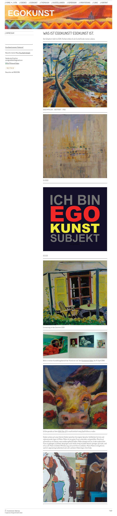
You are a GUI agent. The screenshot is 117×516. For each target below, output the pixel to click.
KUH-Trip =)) (62, 431)
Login (110, 510)
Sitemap (17, 511)
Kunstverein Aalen (87, 360)
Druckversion (11, 511)
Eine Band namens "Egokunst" (14, 47)
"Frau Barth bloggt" (24, 53)
